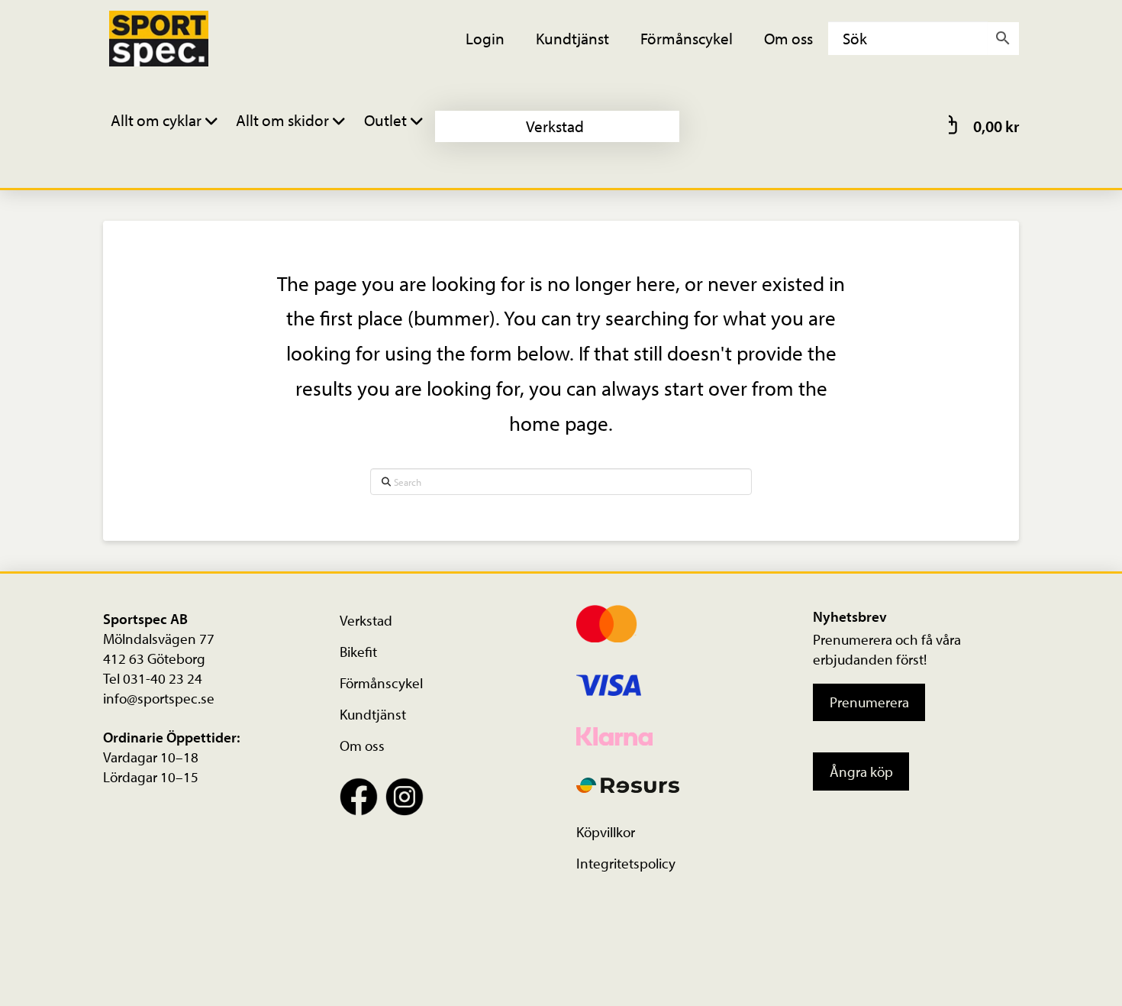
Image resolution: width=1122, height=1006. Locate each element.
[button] (166, 126)
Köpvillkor (605, 832)
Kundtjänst (373, 714)
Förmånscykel (381, 683)
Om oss (362, 745)
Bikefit (358, 651)
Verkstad (366, 620)
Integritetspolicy (625, 863)
